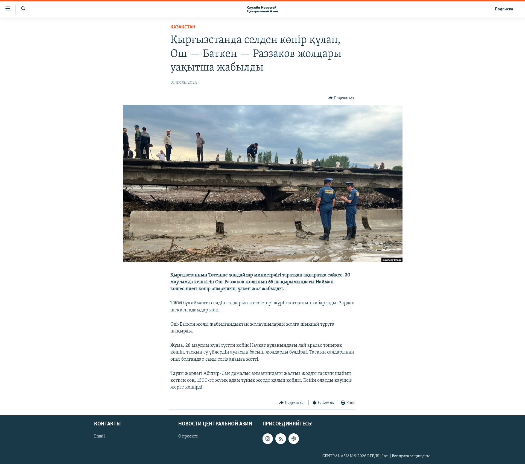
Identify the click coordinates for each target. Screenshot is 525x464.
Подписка (504, 9)
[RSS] (280, 438)
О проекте (188, 436)
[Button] (341, 98)
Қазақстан (182, 27)
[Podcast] (293, 438)
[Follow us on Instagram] (267, 438)
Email (99, 436)
